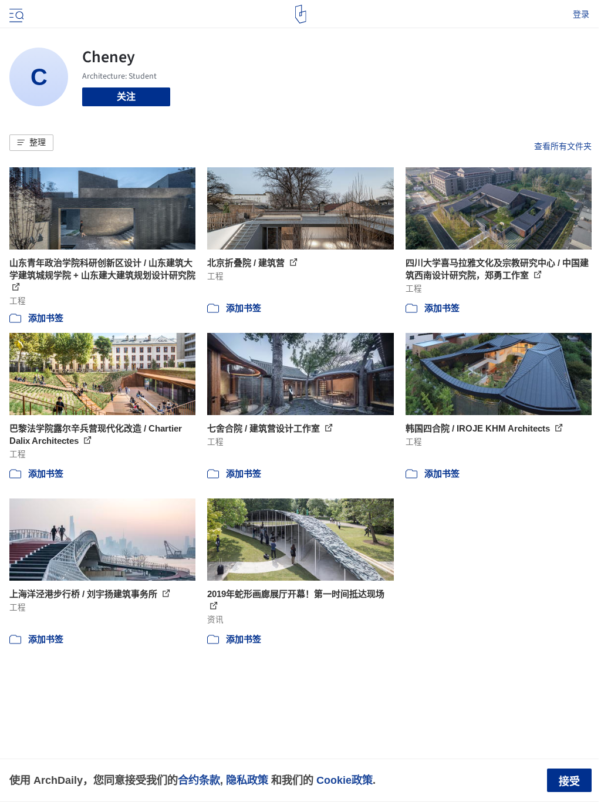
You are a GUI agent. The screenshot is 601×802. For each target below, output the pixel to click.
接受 (569, 781)
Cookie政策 (344, 780)
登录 (581, 14)
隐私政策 (247, 780)
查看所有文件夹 (563, 146)
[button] (31, 142)
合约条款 (199, 780)
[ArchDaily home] (300, 14)
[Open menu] (15, 14)
